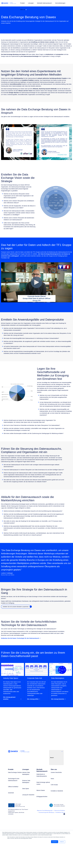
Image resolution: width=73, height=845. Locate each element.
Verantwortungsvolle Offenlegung (46, 812)
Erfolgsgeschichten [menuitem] (41, 796)
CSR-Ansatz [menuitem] (54, 784)
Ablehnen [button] (62, 841)
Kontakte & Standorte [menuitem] (57, 791)
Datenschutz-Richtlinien (59, 810)
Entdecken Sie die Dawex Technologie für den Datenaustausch (20, 638)
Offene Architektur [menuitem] (13, 786)
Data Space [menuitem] (25, 788)
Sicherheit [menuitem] (11, 793)
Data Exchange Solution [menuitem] (15, 772)
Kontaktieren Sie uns (60, 812)
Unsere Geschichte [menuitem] (56, 772)
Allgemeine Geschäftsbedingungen (45, 810)
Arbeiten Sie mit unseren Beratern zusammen (16, 606)
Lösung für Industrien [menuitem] (28, 794)
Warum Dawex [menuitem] (40, 790)
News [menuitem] (52, 778)
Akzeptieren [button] (54, 841)
